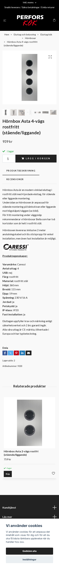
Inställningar (29, 559)
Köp (8, 474)
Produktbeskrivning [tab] (20, 170)
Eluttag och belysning (25, 34)
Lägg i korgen (38, 158)
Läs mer (7, 516)
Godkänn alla (29, 551)
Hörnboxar (30, 38)
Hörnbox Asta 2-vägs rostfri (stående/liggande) (21, 453)
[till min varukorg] (54, 20)
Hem (6, 34)
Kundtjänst (9, 507)
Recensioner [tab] (15, 179)
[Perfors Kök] (30, 20)
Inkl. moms (28, 2)
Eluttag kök (46, 34)
